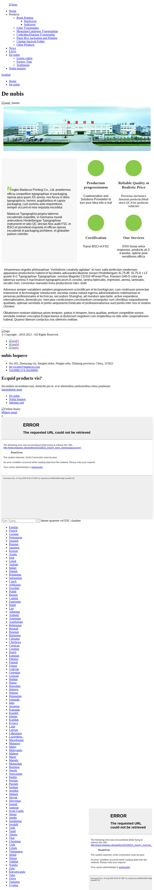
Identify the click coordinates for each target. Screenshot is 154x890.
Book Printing (25, 17)
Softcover (29, 24)
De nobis (14, 54)
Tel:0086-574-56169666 (23, 370)
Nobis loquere (17, 68)
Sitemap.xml (16, 402)
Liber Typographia (28, 27)
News (12, 48)
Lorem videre (24, 58)
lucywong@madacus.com (24, 366)
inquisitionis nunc (12, 389)
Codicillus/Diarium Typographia (36, 34)
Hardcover (30, 21)
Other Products (25, 44)
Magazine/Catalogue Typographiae (37, 31)
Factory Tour (24, 61)
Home (12, 11)
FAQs (12, 51)
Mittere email (9, 412)
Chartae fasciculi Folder (31, 41)
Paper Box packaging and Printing (37, 38)
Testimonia (23, 65)
